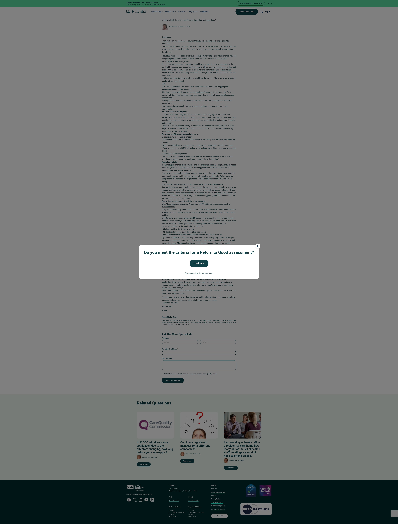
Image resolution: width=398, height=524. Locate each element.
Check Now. (199, 263)
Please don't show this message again (199, 273)
